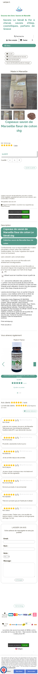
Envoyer (19, 580)
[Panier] (2, 276)
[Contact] (2, 281)
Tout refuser (19, 671)
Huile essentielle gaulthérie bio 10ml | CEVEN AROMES (19, 376)
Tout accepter (31, 671)
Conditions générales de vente (24, 652)
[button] (34, 115)
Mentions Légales (9, 652)
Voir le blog (19, 606)
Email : (6, 539)
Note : (6, 553)
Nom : (6, 546)
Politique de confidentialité (13, 655)
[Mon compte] (2, 272)
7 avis (15, 145)
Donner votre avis (30, 411)
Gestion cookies (26, 655)
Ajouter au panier (19, 387)
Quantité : (4, 160)
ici (11, 321)
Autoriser (25, 212)
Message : (7, 561)
